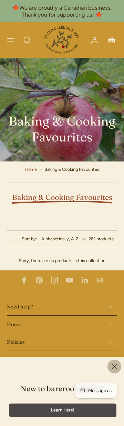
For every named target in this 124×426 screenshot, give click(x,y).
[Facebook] (24, 280)
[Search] (26, 40)
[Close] (114, 366)
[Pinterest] (39, 280)
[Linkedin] (84, 280)
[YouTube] (69, 280)
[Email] (99, 280)
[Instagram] (54, 280)
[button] (10, 40)
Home (31, 169)
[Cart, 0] (109, 40)
